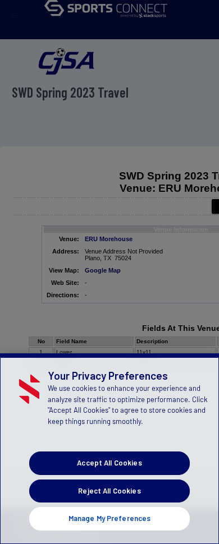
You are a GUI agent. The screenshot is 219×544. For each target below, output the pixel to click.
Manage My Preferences (110, 518)
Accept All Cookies (109, 462)
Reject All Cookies (109, 490)
